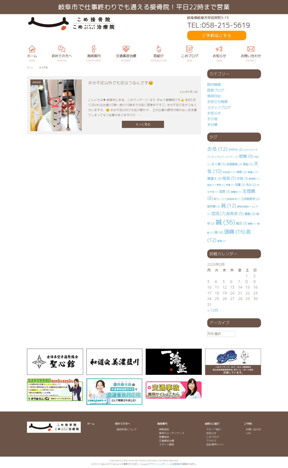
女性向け (229, 172)
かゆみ (235, 149)
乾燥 (246, 156)
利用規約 (176, 464)
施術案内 (162, 423)
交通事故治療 (166, 440)
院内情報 (214, 84)
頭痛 (234, 231)
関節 (252, 223)
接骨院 (254, 178)
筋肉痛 (213, 206)
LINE (248, 433)
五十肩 (218, 164)
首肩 (221, 240)
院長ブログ (215, 90)
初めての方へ (122, 423)
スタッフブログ (219, 107)
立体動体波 (233, 199)
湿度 (224, 191)
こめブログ (212, 437)
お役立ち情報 (217, 101)
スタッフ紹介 (213, 429)
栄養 (230, 184)
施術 (211, 184)
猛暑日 (236, 191)
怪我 (229, 178)
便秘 (248, 164)
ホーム (91, 423)
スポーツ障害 (166, 444)
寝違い (253, 172)
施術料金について (127, 429)
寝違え (214, 178)
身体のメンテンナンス (171, 433)
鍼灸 (241, 223)
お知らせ (214, 113)
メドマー (231, 156)
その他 (212, 119)
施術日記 (214, 96)
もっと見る (143, 124)
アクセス (211, 440)
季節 (242, 172)
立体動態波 (250, 199)
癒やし (219, 199)
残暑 (240, 185)
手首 (242, 178)
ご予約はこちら (216, 35)
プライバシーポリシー (159, 464)
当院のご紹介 (212, 423)
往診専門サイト (215, 444)
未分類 (212, 124)
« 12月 (212, 310)
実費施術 (164, 437)
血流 (218, 213)
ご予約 (248, 423)
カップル (217, 156)
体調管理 (234, 164)
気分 (251, 185)
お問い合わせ (253, 429)
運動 (250, 214)
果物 (221, 184)
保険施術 (164, 429)
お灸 (217, 149)
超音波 (235, 213)
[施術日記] (56, 128)
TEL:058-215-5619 (218, 25)
